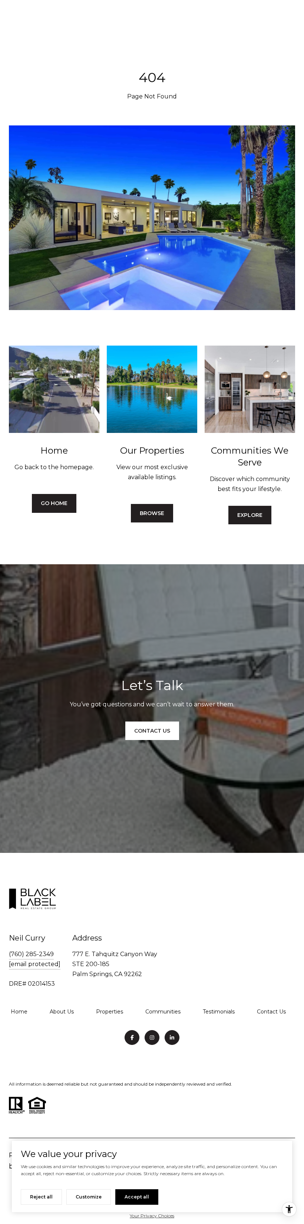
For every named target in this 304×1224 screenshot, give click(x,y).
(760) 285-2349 (31, 954)
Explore (249, 515)
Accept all (137, 1197)
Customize (89, 1197)
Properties (109, 1011)
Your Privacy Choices (152, 1215)
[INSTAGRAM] (152, 1037)
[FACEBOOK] (132, 1037)
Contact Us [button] (152, 730)
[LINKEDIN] (172, 1037)
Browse (152, 513)
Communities (163, 1011)
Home (19, 1011)
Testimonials (219, 1011)
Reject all (41, 1197)
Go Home (54, 503)
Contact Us (271, 1011)
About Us (62, 1011)
